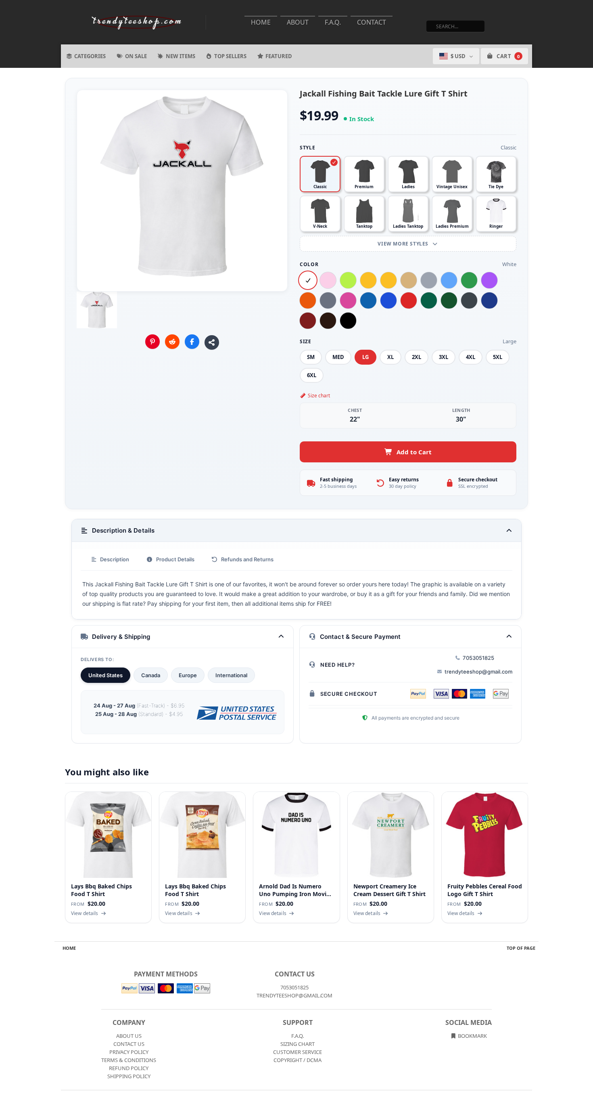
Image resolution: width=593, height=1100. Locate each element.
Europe (188, 675)
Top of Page (521, 948)
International (231, 675)
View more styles (404, 243)
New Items (180, 56)
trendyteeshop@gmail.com (478, 671)
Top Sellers (230, 56)
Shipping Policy (128, 1076)
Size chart (319, 395)
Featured (278, 56)
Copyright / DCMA (298, 1060)
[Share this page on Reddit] (172, 341)
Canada (150, 675)
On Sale (136, 56)
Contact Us (128, 1044)
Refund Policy (128, 1068)
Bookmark (472, 1035)
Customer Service (297, 1052)
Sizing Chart (297, 1044)
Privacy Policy (128, 1052)
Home (261, 22)
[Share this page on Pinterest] (152, 341)
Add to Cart (414, 452)
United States (105, 675)
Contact (371, 22)
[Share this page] (212, 342)
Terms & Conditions (128, 1060)
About (298, 22)
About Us (129, 1035)
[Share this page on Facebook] (192, 341)
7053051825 (478, 658)
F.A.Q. (333, 22)
